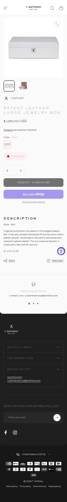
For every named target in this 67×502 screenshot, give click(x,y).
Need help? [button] (57, 261)
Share (12, 261)
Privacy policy (25, 486)
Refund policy (12, 486)
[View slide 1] (29, 303)
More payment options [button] (33, 202)
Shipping (8, 130)
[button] (6, 8)
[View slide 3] (38, 303)
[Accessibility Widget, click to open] (61, 251)
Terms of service (39, 486)
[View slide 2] (33, 303)
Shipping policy (54, 486)
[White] (7, 144)
